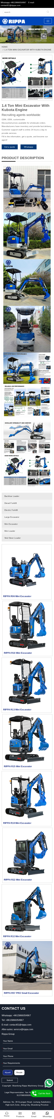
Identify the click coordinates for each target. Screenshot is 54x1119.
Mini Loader (9, 531)
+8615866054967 (22, 1015)
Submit (10, 1080)
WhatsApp (47, 1116)
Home (6, 1116)
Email (33, 1116)
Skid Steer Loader (12, 538)
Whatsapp (28, 147)
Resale (19, 1072)
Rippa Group (8, 1034)
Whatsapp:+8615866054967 (13, 2)
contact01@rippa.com (20, 1025)
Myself (8, 1072)
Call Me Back (44, 1093)
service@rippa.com (23, 1029)
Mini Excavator (11, 524)
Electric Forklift (11, 510)
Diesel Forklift (10, 503)
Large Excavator (11, 517)
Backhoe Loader (11, 496)
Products (20, 1116)
